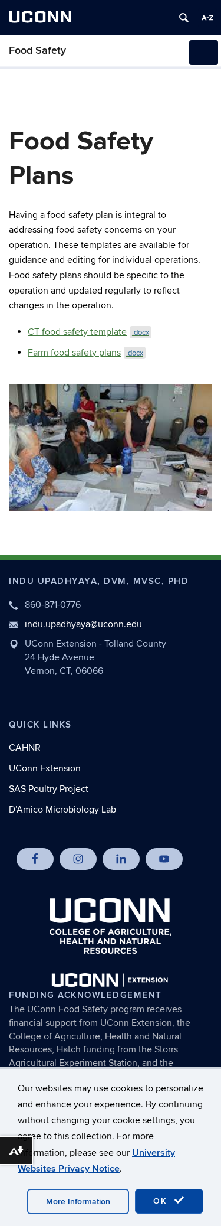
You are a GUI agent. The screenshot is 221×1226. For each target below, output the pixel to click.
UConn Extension (45, 768)
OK (162, 1201)
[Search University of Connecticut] (183, 17)
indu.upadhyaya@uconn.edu (83, 624)
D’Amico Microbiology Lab (62, 810)
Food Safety (37, 50)
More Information (78, 1201)
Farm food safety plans (85, 352)
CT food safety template (88, 332)
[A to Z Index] (207, 17)
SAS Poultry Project (48, 789)
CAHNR (25, 748)
